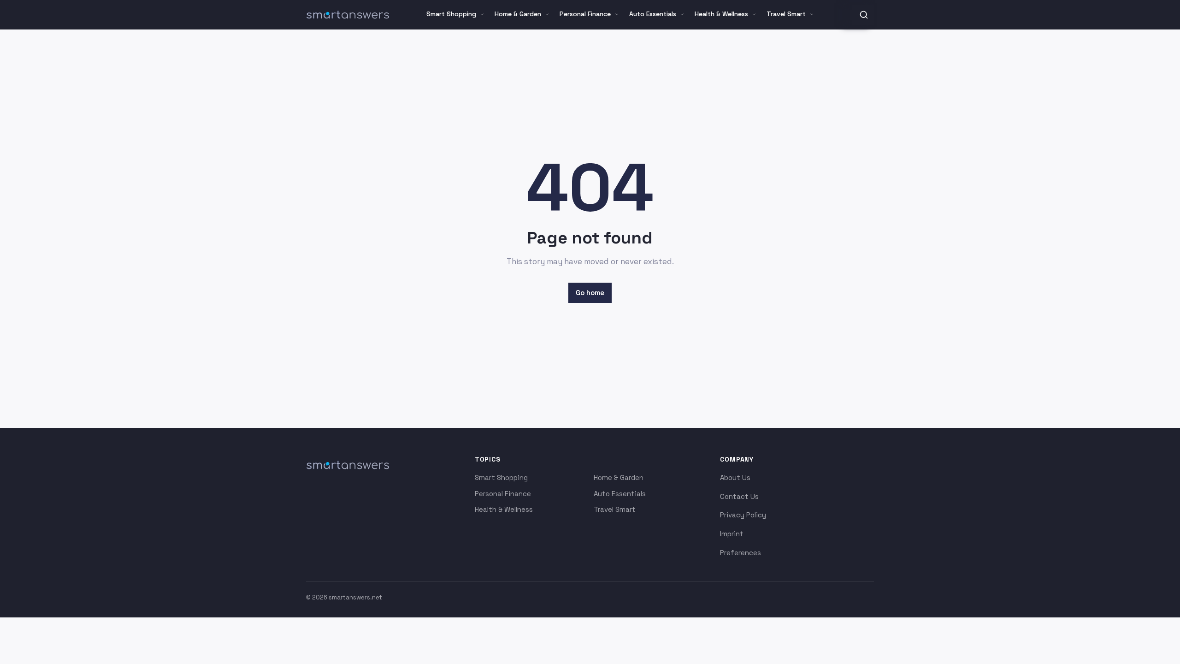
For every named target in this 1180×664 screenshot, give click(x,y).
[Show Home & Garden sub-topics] (547, 14)
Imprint (731, 533)
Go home (590, 292)
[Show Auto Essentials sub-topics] (682, 14)
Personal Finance (585, 14)
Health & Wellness (721, 14)
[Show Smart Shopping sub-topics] (482, 14)
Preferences (740, 552)
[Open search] (864, 15)
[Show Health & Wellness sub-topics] (754, 14)
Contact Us (739, 496)
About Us (735, 477)
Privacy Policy (743, 514)
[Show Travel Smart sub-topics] (812, 14)
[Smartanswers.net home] (347, 15)
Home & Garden (518, 14)
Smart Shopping (451, 14)
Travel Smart (786, 14)
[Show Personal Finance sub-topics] (617, 14)
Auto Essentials (652, 14)
